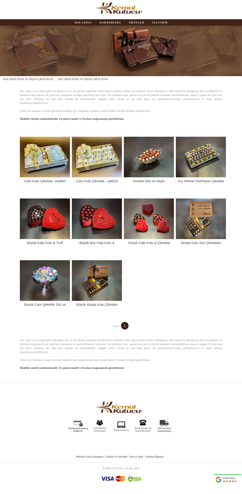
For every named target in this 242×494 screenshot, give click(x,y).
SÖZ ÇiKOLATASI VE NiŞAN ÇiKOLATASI (28, 79)
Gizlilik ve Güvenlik (116, 456)
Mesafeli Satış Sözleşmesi (89, 456)
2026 (136, 468)
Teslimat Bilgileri (154, 456)
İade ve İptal (136, 456)
